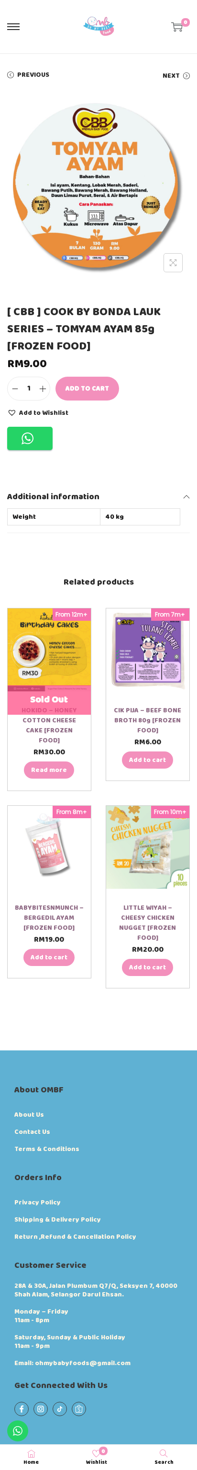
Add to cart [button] (147, 760)
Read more (49, 770)
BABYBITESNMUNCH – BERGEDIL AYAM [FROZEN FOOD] (49, 918)
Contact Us (32, 1132)
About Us (29, 1114)
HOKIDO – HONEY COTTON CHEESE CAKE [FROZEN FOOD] (49, 725)
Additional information (53, 496)
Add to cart (87, 388)
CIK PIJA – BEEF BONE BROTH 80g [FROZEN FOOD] (147, 720)
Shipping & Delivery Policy (57, 1219)
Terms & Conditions (46, 1149)
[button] (37, 412)
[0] (177, 26)
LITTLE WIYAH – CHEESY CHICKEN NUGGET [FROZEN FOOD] (147, 923)
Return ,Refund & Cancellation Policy (75, 1237)
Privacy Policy (37, 1202)
